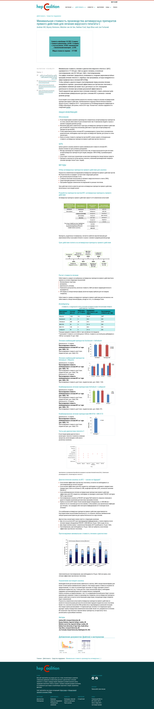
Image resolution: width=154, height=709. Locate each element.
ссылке (68, 107)
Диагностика (40, 699)
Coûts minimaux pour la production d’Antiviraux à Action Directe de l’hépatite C (46, 92)
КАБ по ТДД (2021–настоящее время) (97, 704)
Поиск (115, 7)
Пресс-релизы (68, 703)
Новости (90, 7)
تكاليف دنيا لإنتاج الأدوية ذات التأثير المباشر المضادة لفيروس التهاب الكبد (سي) (48, 77)
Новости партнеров (69, 701)
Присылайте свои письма (98, 689)
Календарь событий (69, 699)
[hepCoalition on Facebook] (96, 678)
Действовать (79, 7)
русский (115, 2)
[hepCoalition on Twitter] (93, 678)
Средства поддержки (54, 16)
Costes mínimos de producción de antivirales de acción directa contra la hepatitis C (47, 86)
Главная (39, 658)
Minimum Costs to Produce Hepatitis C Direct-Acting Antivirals (47, 81)
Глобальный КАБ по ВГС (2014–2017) (97, 700)
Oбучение (68, 7)
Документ (61, 650)
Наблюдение (40, 701)
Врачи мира (63, 690)
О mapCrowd (81, 699)
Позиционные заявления (54, 704)
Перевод (39, 72)
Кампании (53, 699)
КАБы (107, 7)
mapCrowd (100, 7)
